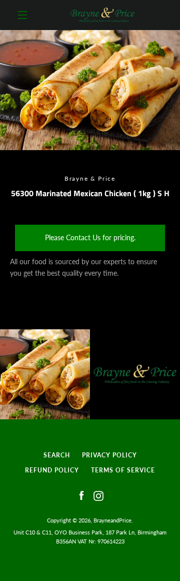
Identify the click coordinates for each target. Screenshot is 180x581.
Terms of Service (123, 470)
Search (57, 455)
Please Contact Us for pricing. (90, 237)
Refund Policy (52, 470)
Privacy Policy (109, 455)
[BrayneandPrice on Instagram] (99, 495)
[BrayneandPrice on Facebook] (81, 495)
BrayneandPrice (113, 520)
